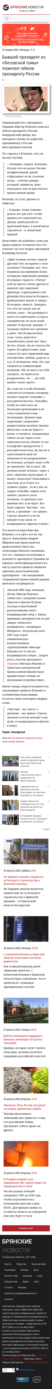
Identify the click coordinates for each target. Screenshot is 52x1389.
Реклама (22, 1287)
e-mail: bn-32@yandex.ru (36, 1362)
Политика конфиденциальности (20, 1293)
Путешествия (10, 1281)
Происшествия (38, 1264)
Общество (21, 1264)
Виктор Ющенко (16, 738)
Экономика (9, 1270)
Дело (36, 1270)
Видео (26, 1281)
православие (8, 741)
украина (20, 741)
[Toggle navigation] (7, 18)
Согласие (8, 1299)
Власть (7, 1264)
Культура (27, 1275)
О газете (8, 1287)
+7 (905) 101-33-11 (16, 1358)
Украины (13, 663)
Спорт (40, 1275)
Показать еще (26, 1228)
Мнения (24, 1270)
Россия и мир (11, 1275)
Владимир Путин (33, 738)
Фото (36, 1281)
